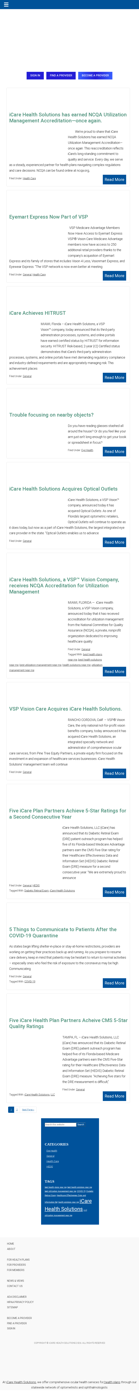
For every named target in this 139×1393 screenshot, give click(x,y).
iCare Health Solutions (62, 890)
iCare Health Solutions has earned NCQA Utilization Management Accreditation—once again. (68, 118)
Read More (114, 179)
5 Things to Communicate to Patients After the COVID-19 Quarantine (63, 932)
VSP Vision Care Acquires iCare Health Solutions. (65, 709)
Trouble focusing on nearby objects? (51, 415)
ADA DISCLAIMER (17, 1296)
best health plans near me (56, 1187)
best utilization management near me (40, 664)
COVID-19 (29, 981)
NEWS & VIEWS (15, 1280)
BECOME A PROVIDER (95, 75)
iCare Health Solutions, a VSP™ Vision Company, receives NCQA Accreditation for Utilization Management (64, 586)
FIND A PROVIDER (61, 75)
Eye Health (87, 450)
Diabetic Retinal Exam (36, 890)
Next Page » (28, 1110)
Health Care (29, 178)
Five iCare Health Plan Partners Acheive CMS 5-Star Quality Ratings (68, 1023)
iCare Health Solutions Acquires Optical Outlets (63, 489)
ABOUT (11, 1249)
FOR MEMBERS (15, 1270)
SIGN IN (35, 75)
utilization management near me (58, 1215)
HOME (10, 1243)
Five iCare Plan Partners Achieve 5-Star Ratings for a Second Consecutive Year (67, 814)
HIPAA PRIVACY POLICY (20, 1302)
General (27, 274)
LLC (53, 1094)
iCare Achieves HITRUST (37, 313)
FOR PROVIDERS (16, 1264)
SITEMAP (12, 1307)
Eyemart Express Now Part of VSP (48, 217)
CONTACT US (15, 1286)
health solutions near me (76, 664)
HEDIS (36, 885)
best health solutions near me (79, 1187)
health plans (112, 1382)
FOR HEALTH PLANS (18, 1259)
